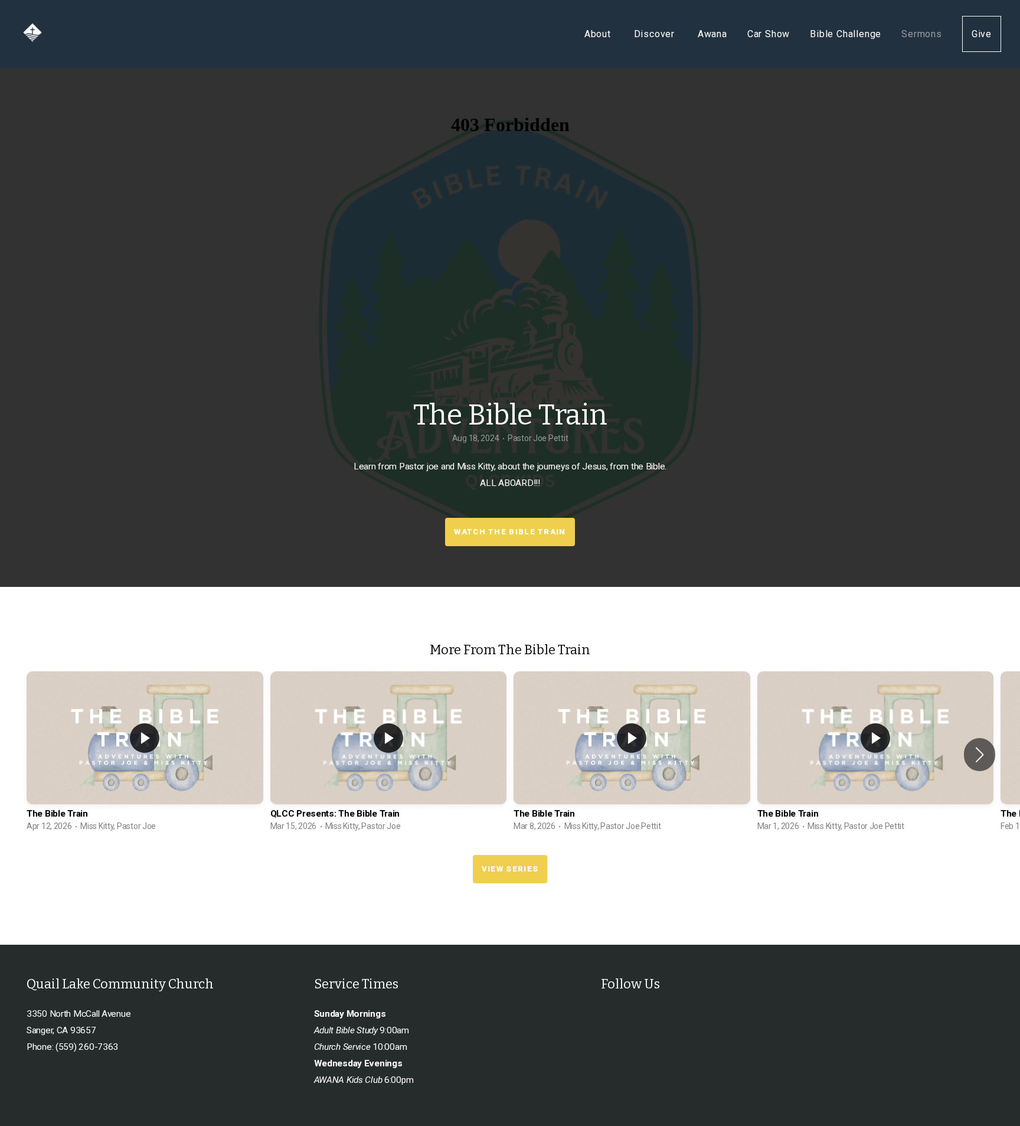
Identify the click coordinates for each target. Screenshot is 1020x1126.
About (599, 34)
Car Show (768, 34)
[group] (145, 754)
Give (982, 34)
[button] (980, 755)
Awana (712, 34)
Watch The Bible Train (509, 531)
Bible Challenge (845, 34)
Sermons (921, 34)
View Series (510, 868)
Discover (656, 34)
